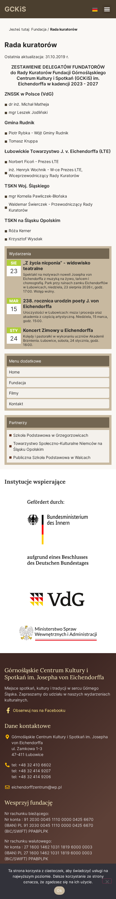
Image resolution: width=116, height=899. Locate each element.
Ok (59, 890)
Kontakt (16, 403)
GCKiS (15, 9)
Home (14, 372)
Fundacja (38, 29)
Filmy (14, 393)
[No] (107, 881)
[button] (106, 9)
